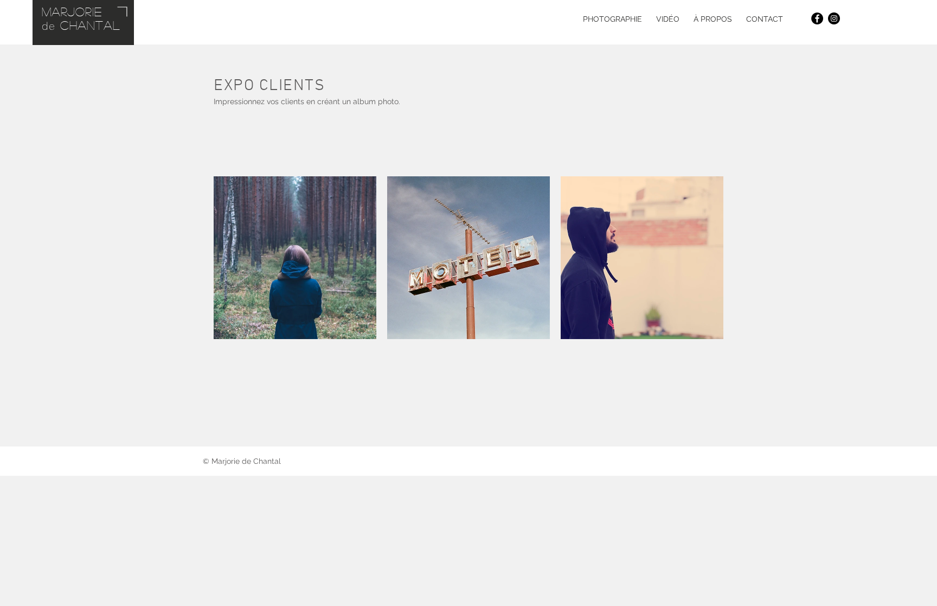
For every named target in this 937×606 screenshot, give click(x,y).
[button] (612, 19)
